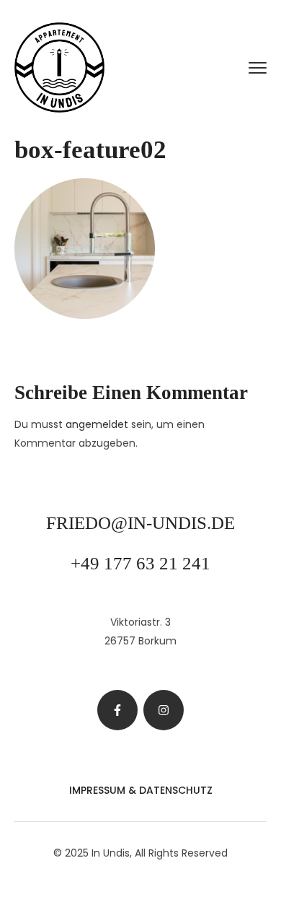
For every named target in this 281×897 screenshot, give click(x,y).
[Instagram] (163, 710)
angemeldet (97, 424)
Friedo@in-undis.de (140, 523)
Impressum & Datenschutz (141, 790)
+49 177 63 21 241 (140, 563)
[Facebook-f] (117, 710)
